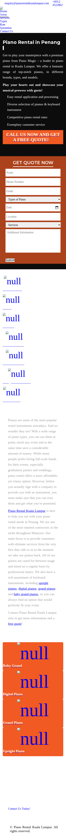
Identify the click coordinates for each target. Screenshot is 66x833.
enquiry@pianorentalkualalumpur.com (27, 3)
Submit (10, 260)
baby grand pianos (26, 594)
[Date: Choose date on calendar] (57, 207)
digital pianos (27, 588)
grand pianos (46, 588)
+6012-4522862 (57, 3)
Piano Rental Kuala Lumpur (26, 511)
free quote (14, 624)
